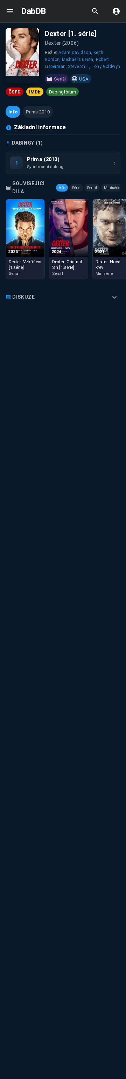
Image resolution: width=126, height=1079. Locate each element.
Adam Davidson (74, 52)
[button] (13, 112)
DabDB (33, 11)
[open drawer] (9, 11)
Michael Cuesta (77, 59)
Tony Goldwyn (105, 66)
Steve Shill (78, 66)
